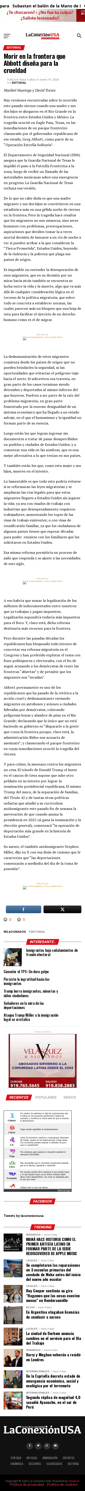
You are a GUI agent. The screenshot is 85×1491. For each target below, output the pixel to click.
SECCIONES (35, 1464)
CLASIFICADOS (54, 1464)
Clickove (73, 1481)
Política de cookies (62, 1484)
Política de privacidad (27, 1484)
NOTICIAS (32, 1458)
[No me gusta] (19, 919)
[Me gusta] (6, 919)
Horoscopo (64, 1190)
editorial (38, 931)
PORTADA (16, 1458)
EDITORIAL (19, 82)
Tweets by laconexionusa (24, 1216)
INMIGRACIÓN (50, 1458)
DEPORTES (69, 1458)
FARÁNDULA (16, 1464)
